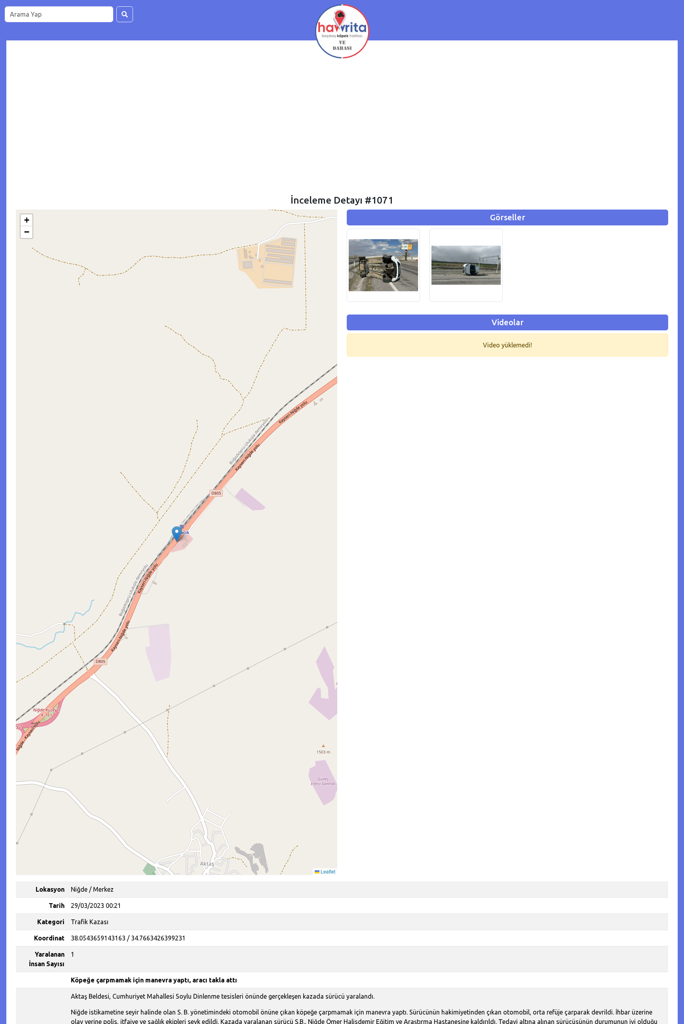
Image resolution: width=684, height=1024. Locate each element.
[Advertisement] (342, 135)
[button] (177, 534)
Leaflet (327, 871)
